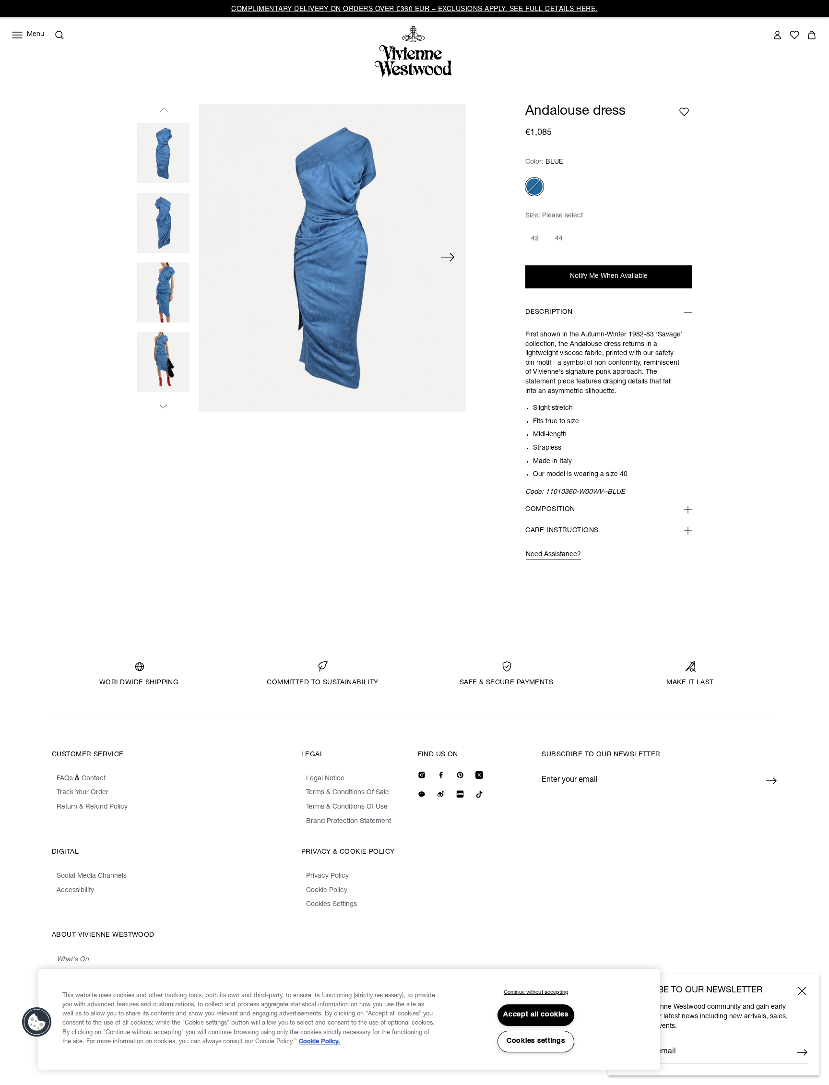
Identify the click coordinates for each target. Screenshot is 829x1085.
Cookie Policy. (319, 1042)
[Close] (802, 991)
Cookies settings (536, 1041)
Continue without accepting (536, 992)
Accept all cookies (535, 1015)
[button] (37, 1022)
